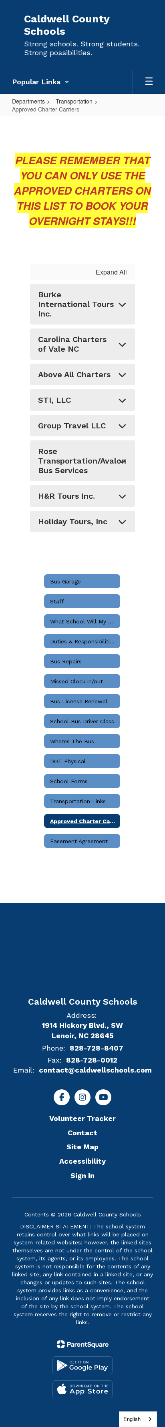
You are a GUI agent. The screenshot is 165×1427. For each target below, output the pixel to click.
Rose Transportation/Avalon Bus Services (82, 460)
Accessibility (82, 1161)
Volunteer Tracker (82, 1118)
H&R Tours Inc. (66, 496)
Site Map (82, 1146)
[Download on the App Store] (82, 1389)
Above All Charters (74, 374)
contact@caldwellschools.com (95, 1070)
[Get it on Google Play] (82, 1365)
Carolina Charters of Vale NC (72, 344)
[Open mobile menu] (149, 82)
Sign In (82, 1175)
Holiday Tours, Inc (72, 521)
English (132, 1419)
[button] (40, 82)
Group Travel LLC (72, 425)
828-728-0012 (91, 1060)
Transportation (74, 101)
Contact (82, 1132)
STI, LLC (54, 400)
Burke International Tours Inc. (76, 304)
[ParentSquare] (83, 1344)
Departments (28, 101)
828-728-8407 (96, 1048)
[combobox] (138, 1419)
